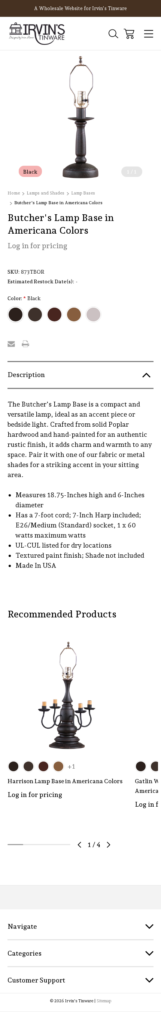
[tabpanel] (66, 725)
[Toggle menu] (149, 34)
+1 (71, 766)
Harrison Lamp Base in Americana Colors (64, 781)
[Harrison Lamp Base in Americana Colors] (66, 695)
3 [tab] (47, 844)
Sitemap (104, 1001)
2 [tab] (31, 844)
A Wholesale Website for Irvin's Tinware (80, 8)
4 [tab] (62, 844)
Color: (24, 298)
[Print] (25, 344)
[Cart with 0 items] (129, 34)
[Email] (11, 344)
